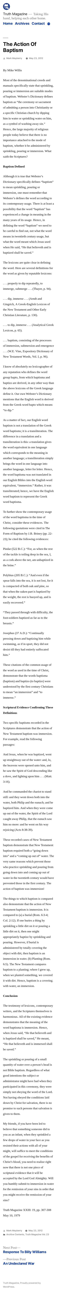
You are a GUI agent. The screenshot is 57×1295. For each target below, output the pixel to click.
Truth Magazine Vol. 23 (37, 1234)
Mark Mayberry (14, 58)
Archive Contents (15, 1234)
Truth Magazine (15, 14)
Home (8, 23)
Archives (22, 23)
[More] (48, 24)
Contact (38, 23)
